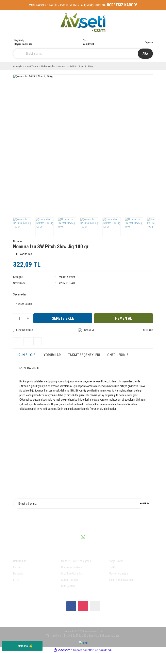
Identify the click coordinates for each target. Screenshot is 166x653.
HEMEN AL (123, 318)
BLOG (16, 579)
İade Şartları (68, 586)
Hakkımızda (19, 561)
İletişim (17, 567)
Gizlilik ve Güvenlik (71, 573)
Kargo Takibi (116, 561)
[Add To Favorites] (23, 330)
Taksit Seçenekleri (84, 355)
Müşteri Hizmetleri (119, 573)
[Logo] (83, 22)
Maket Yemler (67, 277)
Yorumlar (52, 355)
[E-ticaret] (82, 650)
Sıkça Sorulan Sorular (121, 579)
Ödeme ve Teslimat (72, 567)
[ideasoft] (62, 650)
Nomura (17, 241)
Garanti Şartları (69, 579)
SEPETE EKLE (63, 318)
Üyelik (112, 567)
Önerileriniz (118, 355)
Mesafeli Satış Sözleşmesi (76, 561)
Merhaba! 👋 (25, 646)
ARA (145, 53)
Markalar (18, 573)
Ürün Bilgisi (26, 355)
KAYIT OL (145, 503)
